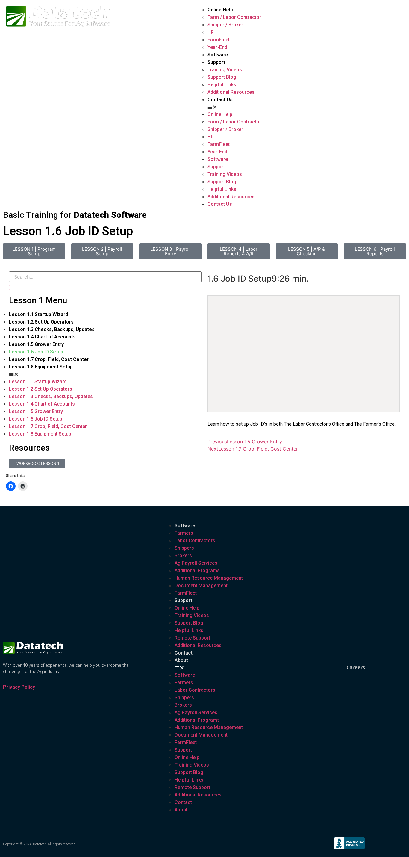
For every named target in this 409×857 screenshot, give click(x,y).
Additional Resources (231, 92)
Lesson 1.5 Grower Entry (36, 344)
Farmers (184, 533)
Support (216, 62)
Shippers (184, 548)
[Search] (14, 287)
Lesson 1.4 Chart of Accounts (42, 337)
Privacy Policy (19, 687)
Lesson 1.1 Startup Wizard (38, 314)
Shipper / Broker (225, 25)
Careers (355, 667)
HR (210, 32)
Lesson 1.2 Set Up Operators (41, 322)
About (181, 660)
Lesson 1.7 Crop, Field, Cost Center (49, 359)
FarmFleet (218, 40)
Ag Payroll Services (196, 563)
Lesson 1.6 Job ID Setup (36, 352)
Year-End (217, 47)
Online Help (220, 10)
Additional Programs (197, 570)
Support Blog (221, 77)
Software (217, 55)
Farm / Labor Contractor (234, 17)
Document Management (201, 585)
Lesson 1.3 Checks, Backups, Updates (52, 329)
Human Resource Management (209, 578)
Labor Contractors (195, 540)
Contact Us (220, 99)
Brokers (183, 555)
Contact (184, 653)
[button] (305, 107)
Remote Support (192, 638)
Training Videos (224, 69)
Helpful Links (221, 84)
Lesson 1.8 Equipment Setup (41, 367)
